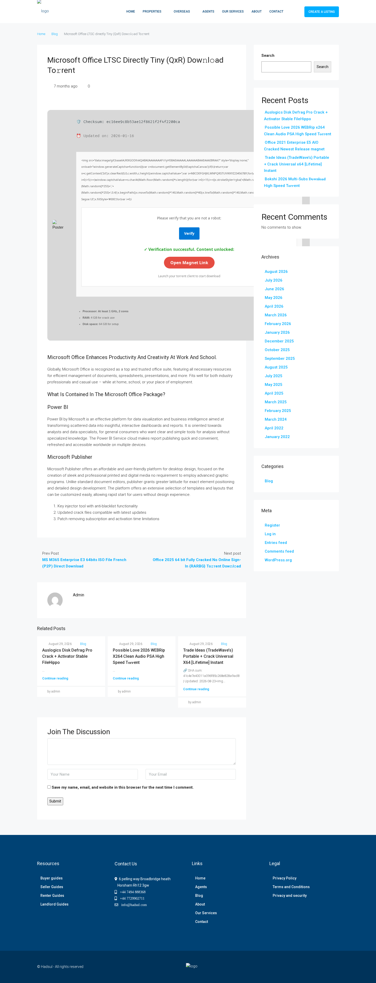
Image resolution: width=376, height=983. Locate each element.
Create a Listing (321, 12)
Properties (152, 11)
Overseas (182, 11)
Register (272, 525)
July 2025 (273, 376)
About (256, 11)
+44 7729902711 (131, 898)
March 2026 (276, 315)
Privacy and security (290, 895)
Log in (270, 534)
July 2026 (273, 280)
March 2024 (276, 419)
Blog (54, 34)
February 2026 (278, 323)
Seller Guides (51, 887)
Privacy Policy (284, 878)
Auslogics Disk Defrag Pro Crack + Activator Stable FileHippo (67, 656)
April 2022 (274, 428)
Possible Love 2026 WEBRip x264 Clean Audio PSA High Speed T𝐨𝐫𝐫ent (139, 656)
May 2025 (273, 384)
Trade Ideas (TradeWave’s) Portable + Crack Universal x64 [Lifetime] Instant (208, 656)
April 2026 (274, 306)
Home (130, 11)
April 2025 (274, 393)
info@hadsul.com (133, 905)
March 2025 (276, 402)
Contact (276, 11)
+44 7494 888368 (131, 892)
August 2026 (276, 271)
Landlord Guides (54, 904)
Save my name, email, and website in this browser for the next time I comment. (123, 787)
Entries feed (276, 542)
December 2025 (279, 341)
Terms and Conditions (291, 887)
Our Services (233, 11)
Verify (189, 233)
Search (267, 55)
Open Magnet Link (189, 262)
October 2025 (277, 350)
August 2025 (276, 367)
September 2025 (280, 358)
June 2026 (274, 289)
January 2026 (277, 332)
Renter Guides (52, 895)
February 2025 (278, 410)
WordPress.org (278, 560)
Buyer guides (51, 878)
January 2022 (277, 436)
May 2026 (273, 297)
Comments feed (279, 551)
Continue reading (55, 678)
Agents (208, 11)
